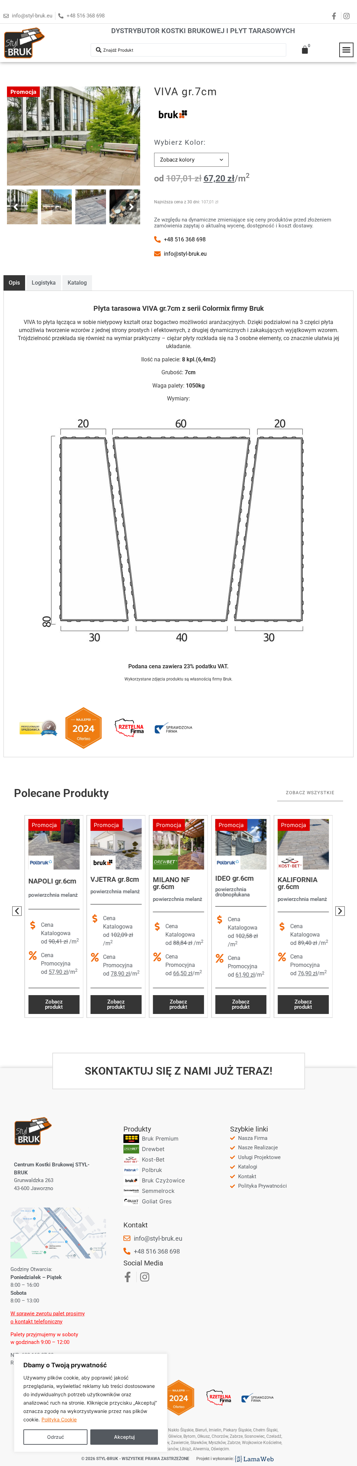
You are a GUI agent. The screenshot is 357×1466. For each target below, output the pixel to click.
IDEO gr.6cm (234, 878)
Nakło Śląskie (180, 1430)
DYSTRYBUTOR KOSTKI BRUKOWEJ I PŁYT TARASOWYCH (203, 31)
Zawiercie (180, 1442)
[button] (346, 50)
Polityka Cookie (59, 1419)
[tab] (14, 283)
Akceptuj (124, 1437)
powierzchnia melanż (53, 895)
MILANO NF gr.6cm (171, 883)
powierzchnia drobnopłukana (232, 892)
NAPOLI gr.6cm (52, 881)
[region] (90, 1403)
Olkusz (203, 1436)
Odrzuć (55, 1437)
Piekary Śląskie (237, 1430)
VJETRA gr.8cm (115, 879)
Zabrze (233, 1442)
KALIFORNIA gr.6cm (297, 883)
